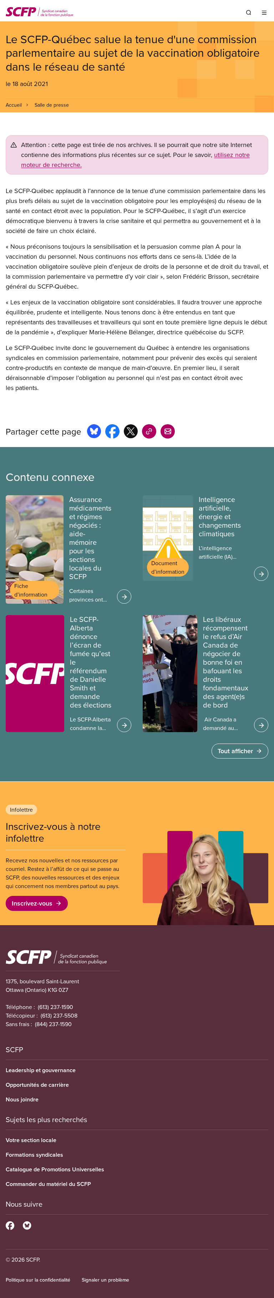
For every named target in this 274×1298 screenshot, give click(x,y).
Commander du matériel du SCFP (48, 1184)
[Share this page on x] (131, 432)
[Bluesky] (27, 1224)
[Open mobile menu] (264, 12)
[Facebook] (10, 1224)
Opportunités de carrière (37, 1085)
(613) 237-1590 (55, 1007)
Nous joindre (22, 1099)
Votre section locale (31, 1140)
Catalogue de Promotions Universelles (55, 1169)
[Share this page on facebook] (112, 432)
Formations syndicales (34, 1155)
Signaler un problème (105, 1279)
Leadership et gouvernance (41, 1070)
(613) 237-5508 (59, 1015)
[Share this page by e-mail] (168, 432)
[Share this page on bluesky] (94, 432)
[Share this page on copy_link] (149, 432)
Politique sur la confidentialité (38, 1279)
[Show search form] (249, 12)
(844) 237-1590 (53, 1024)
